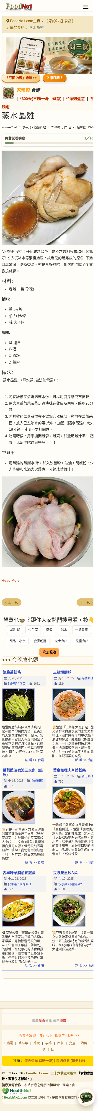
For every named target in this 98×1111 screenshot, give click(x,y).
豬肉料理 (87, 776)
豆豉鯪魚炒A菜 (65, 873)
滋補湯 (8, 1043)
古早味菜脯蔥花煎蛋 (19, 873)
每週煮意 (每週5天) (70, 1060)
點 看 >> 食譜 (34, 760)
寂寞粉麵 (40, 641)
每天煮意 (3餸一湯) (38, 1060)
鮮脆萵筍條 (12, 672)
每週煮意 (77, 98)
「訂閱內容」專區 (19, 78)
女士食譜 (61, 641)
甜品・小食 (18, 641)
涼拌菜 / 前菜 (17, 683)
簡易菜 (23, 1043)
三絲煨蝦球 (62, 672)
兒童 (72, 1043)
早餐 (49, 630)
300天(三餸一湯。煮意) (42, 98)
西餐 (60, 1043)
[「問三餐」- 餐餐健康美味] (49, 55)
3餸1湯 (15, 630)
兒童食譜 (82, 641)
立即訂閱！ (54, 78)
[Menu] (85, 7)
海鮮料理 (87, 678)
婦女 (37, 1043)
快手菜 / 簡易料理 (34, 127)
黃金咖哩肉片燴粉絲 (69, 770)
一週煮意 (81, 630)
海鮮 (84, 1043)
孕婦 (48, 1043)
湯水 (64, 630)
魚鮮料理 (37, 780)
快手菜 (33, 630)
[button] (86, 1097)
